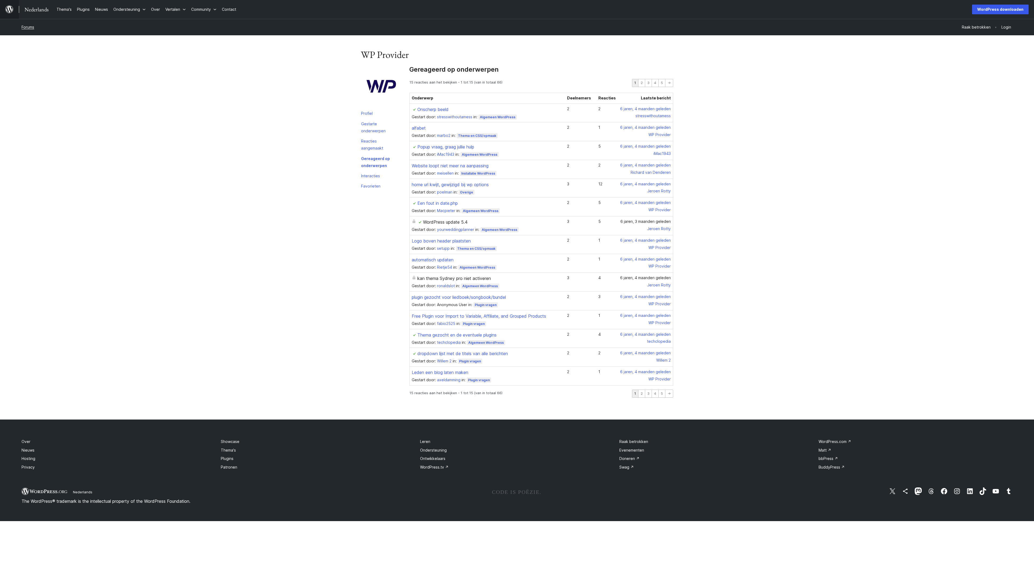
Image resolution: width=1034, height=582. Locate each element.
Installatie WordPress (478, 173)
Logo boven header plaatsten (441, 241)
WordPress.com (835, 441)
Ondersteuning (433, 450)
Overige (466, 192)
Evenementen (631, 450)
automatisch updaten (432, 259)
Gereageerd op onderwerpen (375, 162)
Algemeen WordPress (497, 117)
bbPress (828, 458)
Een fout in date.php (437, 203)
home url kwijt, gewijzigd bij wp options (450, 184)
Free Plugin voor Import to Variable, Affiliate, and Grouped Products (479, 316)
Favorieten (370, 186)
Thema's (228, 450)
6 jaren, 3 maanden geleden (645, 221)
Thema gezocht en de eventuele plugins (457, 335)
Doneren (629, 458)
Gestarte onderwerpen (373, 127)
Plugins (227, 458)
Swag (626, 467)
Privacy (28, 467)
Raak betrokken (633, 441)
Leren (425, 441)
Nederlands (82, 492)
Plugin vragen (486, 305)
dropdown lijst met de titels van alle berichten (462, 353)
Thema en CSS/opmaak (477, 136)
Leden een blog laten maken (440, 372)
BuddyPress (832, 467)
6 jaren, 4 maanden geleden (645, 108)
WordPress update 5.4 (445, 222)
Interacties (370, 176)
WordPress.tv (434, 467)
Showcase (230, 441)
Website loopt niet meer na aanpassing (450, 165)
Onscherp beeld (433, 109)
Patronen (229, 467)
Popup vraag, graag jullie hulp (445, 147)
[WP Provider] (381, 87)
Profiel (367, 113)
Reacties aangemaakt (372, 144)
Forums (28, 27)
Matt (825, 450)
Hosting (28, 458)
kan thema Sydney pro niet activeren (454, 278)
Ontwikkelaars (432, 458)
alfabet (419, 128)
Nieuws (28, 450)
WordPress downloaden (1000, 9)
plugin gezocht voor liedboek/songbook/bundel (459, 297)
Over (26, 441)
